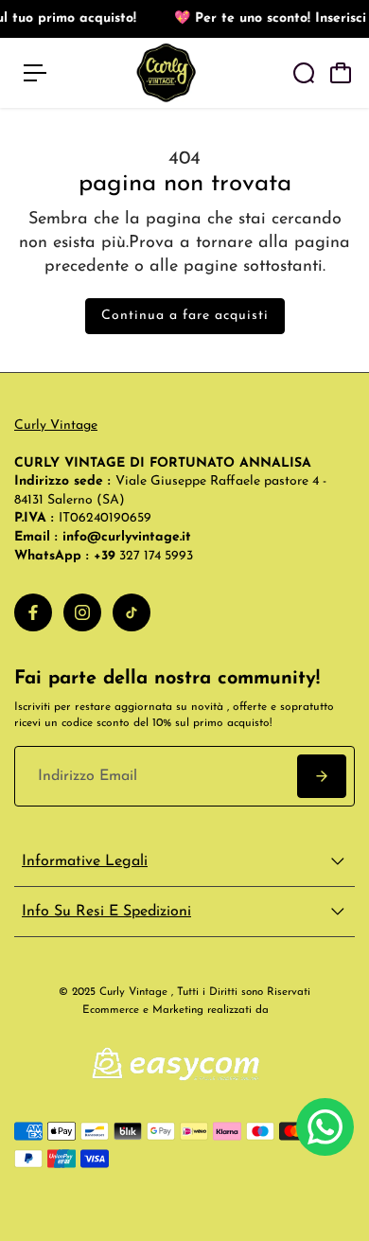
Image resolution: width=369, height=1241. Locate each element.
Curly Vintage (55, 425)
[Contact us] (325, 1127)
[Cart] (340, 73)
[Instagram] (82, 612)
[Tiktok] (131, 612)
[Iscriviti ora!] (321, 776)
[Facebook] (33, 612)
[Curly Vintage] (166, 73)
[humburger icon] (35, 73)
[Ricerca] (304, 73)
